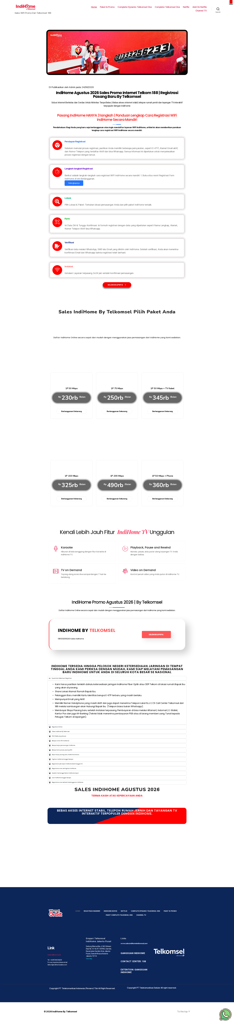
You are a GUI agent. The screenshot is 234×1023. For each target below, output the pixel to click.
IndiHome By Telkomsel (64, 1011)
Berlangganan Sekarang (71, 411)
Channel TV (201, 10)
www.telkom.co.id (54, 955)
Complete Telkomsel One (167, 7)
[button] (231, 2)
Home (94, 7)
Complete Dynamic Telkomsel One (135, 7)
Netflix (186, 7)
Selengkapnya (74, 183)
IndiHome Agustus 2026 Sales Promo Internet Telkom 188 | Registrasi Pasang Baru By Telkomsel (117, 94)
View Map (89, 959)
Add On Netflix (199, 7)
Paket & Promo (107, 7)
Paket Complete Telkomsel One (119, 915)
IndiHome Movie (110, 911)
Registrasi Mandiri (92, 911)
